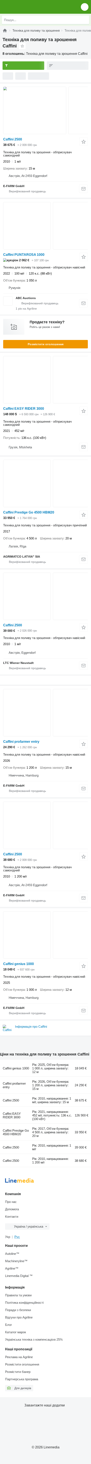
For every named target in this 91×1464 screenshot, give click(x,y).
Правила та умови (18, 1295)
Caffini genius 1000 (18, 964)
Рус (17, 1237)
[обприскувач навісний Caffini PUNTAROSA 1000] (45, 225)
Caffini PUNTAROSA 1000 (23, 254)
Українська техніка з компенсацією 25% (34, 1339)
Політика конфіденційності (24, 1302)
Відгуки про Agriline (19, 1317)
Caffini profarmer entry (21, 741)
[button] (84, 7)
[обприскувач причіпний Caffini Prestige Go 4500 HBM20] (45, 483)
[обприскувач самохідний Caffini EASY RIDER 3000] (45, 379)
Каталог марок (15, 1332)
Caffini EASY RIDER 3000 (23, 408)
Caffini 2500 (12, 139)
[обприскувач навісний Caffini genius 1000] (45, 935)
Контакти (11, 1216)
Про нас (11, 1202)
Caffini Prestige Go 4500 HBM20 (28, 512)
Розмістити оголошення (45, 344)
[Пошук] (85, 20)
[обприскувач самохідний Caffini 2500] (45, 110)
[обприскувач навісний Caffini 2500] (45, 596)
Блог (8, 1324)
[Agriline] (5, 30)
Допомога (12, 1209)
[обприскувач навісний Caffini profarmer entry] (45, 712)
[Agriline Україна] (27, 7)
